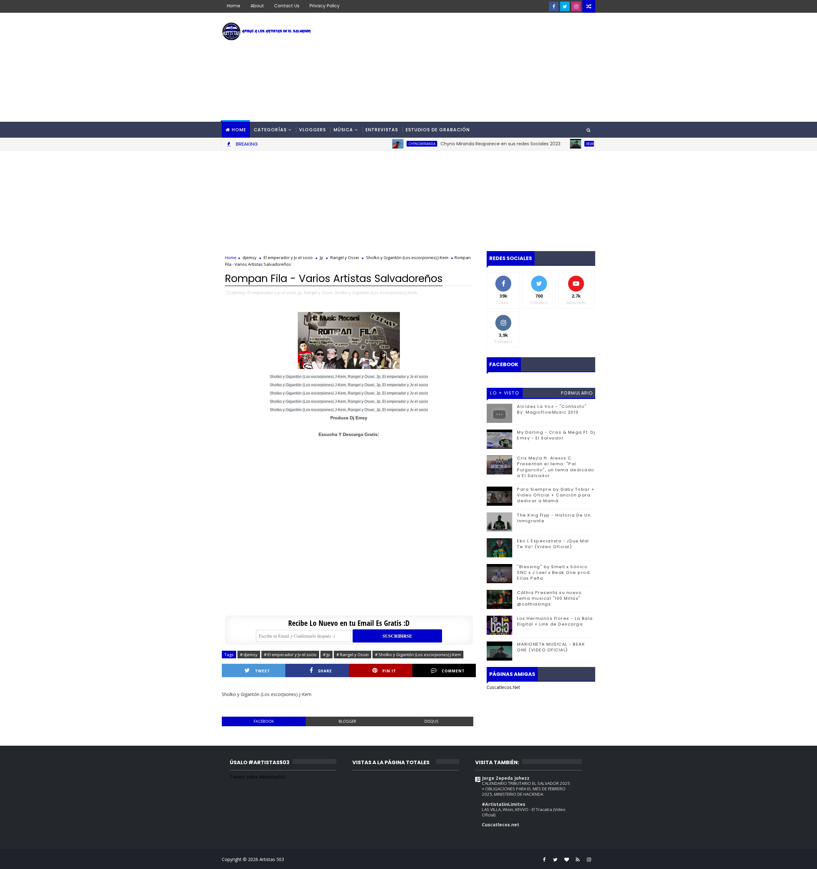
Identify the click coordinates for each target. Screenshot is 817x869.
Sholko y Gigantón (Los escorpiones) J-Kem (407, 257)
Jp (321, 257)
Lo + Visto (504, 393)
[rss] (577, 859)
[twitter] (565, 6)
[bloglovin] (566, 859)
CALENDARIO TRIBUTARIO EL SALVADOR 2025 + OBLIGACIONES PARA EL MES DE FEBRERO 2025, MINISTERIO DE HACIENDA (526, 788)
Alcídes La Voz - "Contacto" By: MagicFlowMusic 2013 (552, 409)
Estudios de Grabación (438, 130)
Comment (453, 671)
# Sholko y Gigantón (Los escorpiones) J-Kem (418, 654)
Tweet (262, 671)
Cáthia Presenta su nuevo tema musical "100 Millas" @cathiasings (549, 598)
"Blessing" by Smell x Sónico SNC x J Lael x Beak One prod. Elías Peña (554, 572)
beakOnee (574, 143)
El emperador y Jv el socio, (272, 292)
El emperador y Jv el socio (288, 257)
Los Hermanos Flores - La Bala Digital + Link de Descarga (555, 621)
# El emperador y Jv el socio (290, 654)
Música (343, 130)
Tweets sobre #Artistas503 (258, 777)
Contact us (286, 6)
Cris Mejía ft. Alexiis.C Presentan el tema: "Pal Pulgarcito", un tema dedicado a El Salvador (556, 467)
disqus (431, 721)
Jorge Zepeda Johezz (505, 778)
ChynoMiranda (401, 143)
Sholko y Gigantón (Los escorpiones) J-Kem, (376, 292)
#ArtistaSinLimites (503, 804)
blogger (347, 721)
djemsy (250, 257)
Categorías (270, 130)
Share (325, 671)
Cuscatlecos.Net (503, 687)
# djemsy (249, 654)
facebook (264, 721)
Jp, (300, 292)
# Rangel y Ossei (352, 654)
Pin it (389, 671)
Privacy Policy (325, 6)
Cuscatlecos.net (500, 825)
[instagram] (576, 6)
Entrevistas (381, 130)
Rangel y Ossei (344, 257)
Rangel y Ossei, (319, 292)
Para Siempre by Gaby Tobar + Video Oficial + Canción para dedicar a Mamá (556, 495)
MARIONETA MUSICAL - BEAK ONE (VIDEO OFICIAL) (551, 647)
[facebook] (553, 6)
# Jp (326, 654)
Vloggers (312, 130)
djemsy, (238, 292)
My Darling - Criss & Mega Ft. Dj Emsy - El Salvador (556, 435)
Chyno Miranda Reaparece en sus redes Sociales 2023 (480, 144)
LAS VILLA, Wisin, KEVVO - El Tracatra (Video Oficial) (524, 812)
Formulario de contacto (577, 394)
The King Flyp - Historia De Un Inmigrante (554, 518)
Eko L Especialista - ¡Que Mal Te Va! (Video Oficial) (553, 544)
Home (233, 6)
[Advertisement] (478, 67)
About (257, 6)
